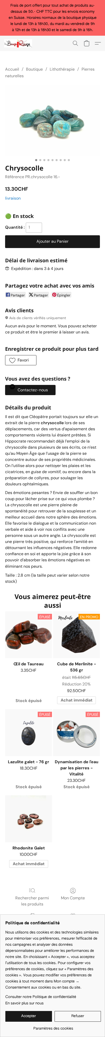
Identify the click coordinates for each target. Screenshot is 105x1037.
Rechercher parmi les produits (32, 901)
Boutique (34, 69)
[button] (19, 43)
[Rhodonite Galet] (28, 818)
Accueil (12, 69)
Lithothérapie (62, 69)
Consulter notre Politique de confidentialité (40, 997)
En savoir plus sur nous (24, 1003)
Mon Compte (73, 898)
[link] (53, 1027)
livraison (13, 198)
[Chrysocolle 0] (52, 120)
